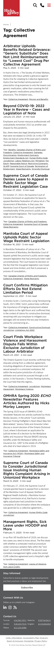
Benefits (12, 150)
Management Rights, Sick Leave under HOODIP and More (25, 525)
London (6, 624)
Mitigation (40, 161)
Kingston (31, 624)
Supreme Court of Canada (22, 166)
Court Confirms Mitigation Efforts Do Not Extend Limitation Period (25, 288)
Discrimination (10, 155)
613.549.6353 (44, 624)
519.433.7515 (20, 624)
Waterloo (31, 621)
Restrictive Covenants (38, 163)
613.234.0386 (20, 628)
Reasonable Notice (18, 163)
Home (6, 24)
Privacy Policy (40, 641)
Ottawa (6, 628)
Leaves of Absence (37, 564)
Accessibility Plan (31, 638)
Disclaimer (29, 641)
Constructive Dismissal (39, 327)
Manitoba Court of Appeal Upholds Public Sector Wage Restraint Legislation (26, 237)
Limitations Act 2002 (24, 330)
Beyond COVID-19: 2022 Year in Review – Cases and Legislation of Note (26, 109)
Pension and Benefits (38, 99)
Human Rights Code (38, 158)
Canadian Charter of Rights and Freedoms (27, 221)
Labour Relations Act (24, 161)
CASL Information (14, 638)
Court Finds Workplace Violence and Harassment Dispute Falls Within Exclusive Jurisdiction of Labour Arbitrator (25, 344)
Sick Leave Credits (11, 567)
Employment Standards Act (15, 158)
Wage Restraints (23, 169)
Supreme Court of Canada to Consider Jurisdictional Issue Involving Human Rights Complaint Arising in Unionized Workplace (26, 470)
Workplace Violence (24, 389)
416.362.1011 (20, 621)
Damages (38, 152)
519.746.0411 (44, 621)
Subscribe (27, 587)
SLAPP (6, 166)
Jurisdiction (8, 161)
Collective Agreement (18, 99)
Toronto (6, 621)
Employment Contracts (28, 155)
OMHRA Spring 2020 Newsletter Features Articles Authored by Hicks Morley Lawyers (27, 401)
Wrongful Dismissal (41, 169)
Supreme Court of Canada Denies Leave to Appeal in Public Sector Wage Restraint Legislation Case (25, 180)
